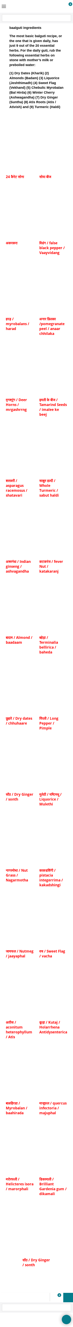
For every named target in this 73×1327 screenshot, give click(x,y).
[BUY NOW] (66, 7)
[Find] (68, 18)
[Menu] (4, 6)
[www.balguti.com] (35, 6)
